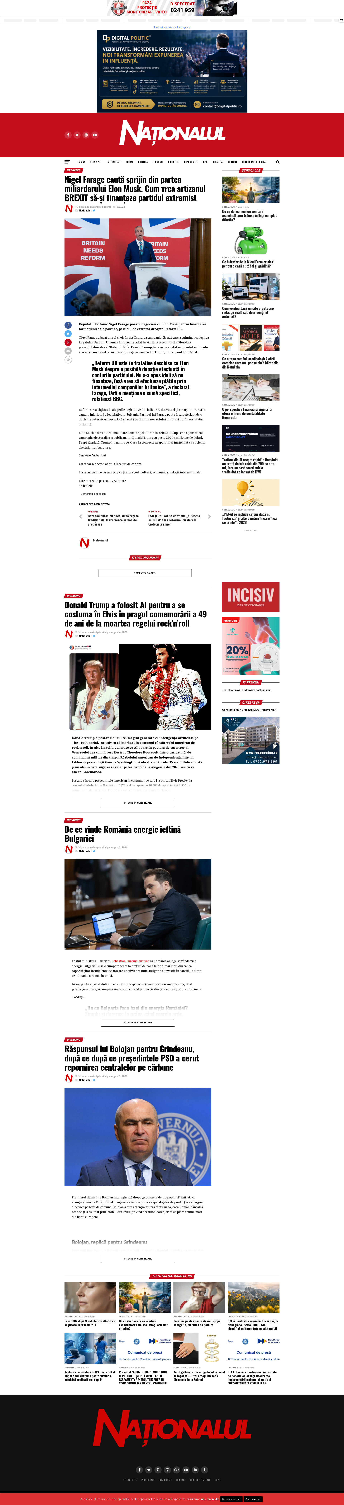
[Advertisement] (251, 554)
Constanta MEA (231, 709)
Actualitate (114, 162)
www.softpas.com (260, 690)
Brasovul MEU (250, 709)
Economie (158, 162)
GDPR (204, 162)
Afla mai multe (210, 1499)
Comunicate (190, 162)
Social (129, 162)
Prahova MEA (268, 709)
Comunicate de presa (254, 162)
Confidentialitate (200, 1480)
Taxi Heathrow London (236, 690)
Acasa (81, 162)
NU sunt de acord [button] (231, 1499)
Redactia (217, 162)
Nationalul (85, 210)
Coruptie (173, 162)
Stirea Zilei (96, 162)
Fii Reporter (130, 1480)
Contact (232, 162)
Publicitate (147, 1480)
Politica (143, 162)
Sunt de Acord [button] (253, 1499)
